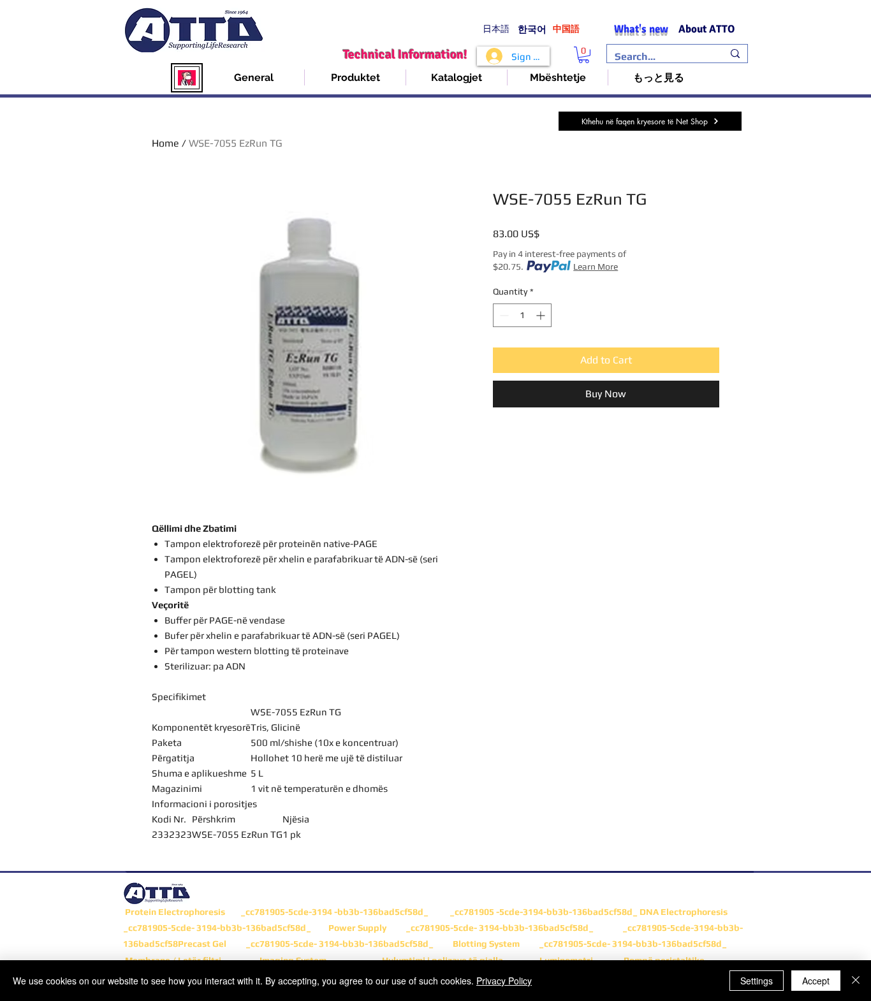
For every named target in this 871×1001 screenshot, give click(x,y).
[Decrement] (503, 315)
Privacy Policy (504, 980)
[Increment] (542, 315)
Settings (756, 980)
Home (165, 143)
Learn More (595, 266)
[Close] (855, 980)
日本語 (496, 29)
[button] (584, 55)
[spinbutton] (522, 315)
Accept (816, 980)
